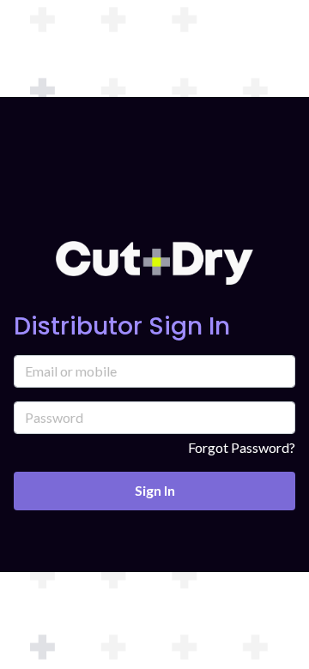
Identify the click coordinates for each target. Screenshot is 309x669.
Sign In (155, 490)
